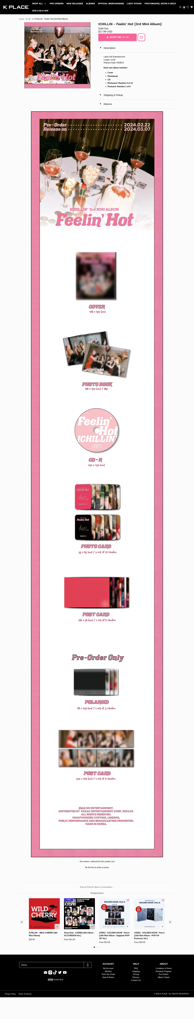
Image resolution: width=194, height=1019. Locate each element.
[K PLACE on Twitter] (60, 974)
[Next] (170, 922)
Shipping (136, 971)
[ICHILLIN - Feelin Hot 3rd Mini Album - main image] (57, 55)
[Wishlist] (188, 7)
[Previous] (21, 922)
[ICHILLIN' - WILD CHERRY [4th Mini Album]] (44, 913)
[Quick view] (57, 926)
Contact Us (136, 980)
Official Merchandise (111, 3)
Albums (90, 3)
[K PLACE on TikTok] (55, 974)
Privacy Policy (10, 994)
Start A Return (108, 977)
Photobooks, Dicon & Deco (160, 3)
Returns (106, 104)
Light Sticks (134, 3)
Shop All (37, 3)
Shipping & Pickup (111, 95)
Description (107, 48)
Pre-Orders (56, 3)
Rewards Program (164, 971)
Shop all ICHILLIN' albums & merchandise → (97, 887)
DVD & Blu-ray (40, 10)
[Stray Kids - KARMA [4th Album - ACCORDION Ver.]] (79, 913)
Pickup (136, 974)
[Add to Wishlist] (141, 37)
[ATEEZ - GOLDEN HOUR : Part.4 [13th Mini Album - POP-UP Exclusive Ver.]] (149, 913)
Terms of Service (25, 994)
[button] (191, 7)
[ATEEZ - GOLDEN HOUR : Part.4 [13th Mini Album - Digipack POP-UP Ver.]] (114, 913)
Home (21, 19)
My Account (108, 968)
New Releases (75, 3)
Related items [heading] (97, 893)
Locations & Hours (164, 968)
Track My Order (108, 974)
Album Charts (164, 977)
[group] (44, 921)
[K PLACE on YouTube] (65, 974)
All (29, 19)
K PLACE (163, 994)
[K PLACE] (16, 7)
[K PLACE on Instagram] (50, 974)
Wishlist (108, 971)
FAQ (136, 968)
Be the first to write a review (97, 867)
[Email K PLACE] (45, 974)
